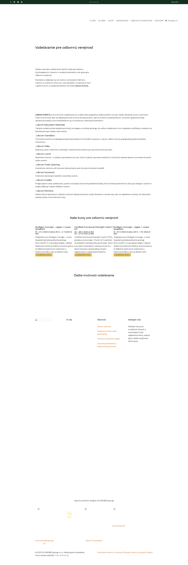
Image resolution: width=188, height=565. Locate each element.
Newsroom (122, 21)
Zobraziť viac (44, 255)
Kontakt (159, 21)
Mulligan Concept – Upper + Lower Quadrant (53, 228)
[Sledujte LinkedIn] (21, 2)
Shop (111, 21)
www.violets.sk (118, 526)
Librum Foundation (141, 21)
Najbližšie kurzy (107, 94)
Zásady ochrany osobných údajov (138, 552)
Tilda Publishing (62, 555)
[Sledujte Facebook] (10, 2)
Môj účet (175, 2)
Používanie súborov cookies (109, 552)
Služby (102, 21)
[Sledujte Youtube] (18, 2)
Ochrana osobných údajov (108, 339)
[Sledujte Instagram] (14, 2)
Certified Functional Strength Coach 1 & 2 (93, 228)
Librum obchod (104, 326)
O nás (93, 21)
